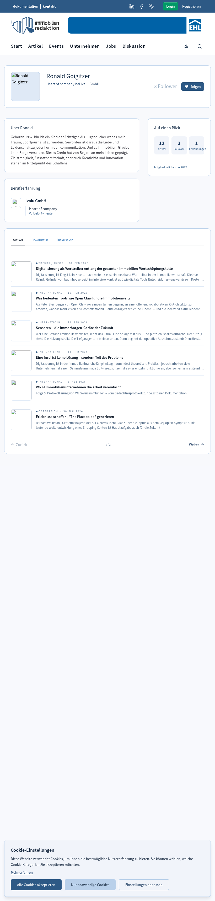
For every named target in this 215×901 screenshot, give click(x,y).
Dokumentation (25, 6)
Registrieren (191, 6)
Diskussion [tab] (65, 240)
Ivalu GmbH (90, 84)
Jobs (111, 46)
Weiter (194, 444)
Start (16, 46)
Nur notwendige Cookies (90, 884)
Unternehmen (85, 46)
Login (170, 6)
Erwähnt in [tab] (39, 240)
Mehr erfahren (22, 872)
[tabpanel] (107, 349)
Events (56, 46)
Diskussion (134, 46)
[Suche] (200, 46)
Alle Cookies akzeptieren (36, 884)
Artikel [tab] (18, 240)
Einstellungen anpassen (144, 884)
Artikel (35, 46)
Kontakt (49, 6)
